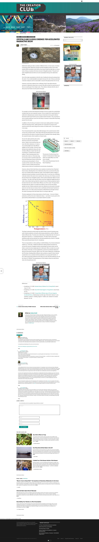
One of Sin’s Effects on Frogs (39, 435)
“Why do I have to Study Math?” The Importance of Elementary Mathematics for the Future (37, 481)
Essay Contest (80, 14)
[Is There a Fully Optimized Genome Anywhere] (16, 24)
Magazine (73, 14)
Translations (34, 14)
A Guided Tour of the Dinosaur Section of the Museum (45, 460)
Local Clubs (50, 14)
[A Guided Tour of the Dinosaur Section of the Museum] (24, 465)
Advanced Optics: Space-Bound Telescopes (26, 491)
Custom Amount (68, 144)
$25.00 (66, 141)
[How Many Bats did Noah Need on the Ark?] (24, 452)
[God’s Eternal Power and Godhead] (49, 24)
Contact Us (77, 538)
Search (81, 40)
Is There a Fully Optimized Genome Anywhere (47, 525)
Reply (19, 348)
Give (46, 14)
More (37, 441)
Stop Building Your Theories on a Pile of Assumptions (28, 502)
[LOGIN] (81, 1)
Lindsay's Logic (31, 322)
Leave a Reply (19, 335)
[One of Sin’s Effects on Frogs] (24, 439)
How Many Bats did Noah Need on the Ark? (43, 448)
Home (18, 14)
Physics (25, 478)
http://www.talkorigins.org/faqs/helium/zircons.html (27, 346)
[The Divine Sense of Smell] (82, 24)
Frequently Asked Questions (69, 538)
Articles (23, 14)
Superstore (67, 14)
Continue (67, 150)
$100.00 (78, 141)
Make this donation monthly (69, 147)
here (34, 383)
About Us (41, 14)
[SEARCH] (86, 14)
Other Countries (59, 14)
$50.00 (72, 141)
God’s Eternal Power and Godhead (45, 526)
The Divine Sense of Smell (44, 528)
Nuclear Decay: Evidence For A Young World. (45, 286)
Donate (81, 538)
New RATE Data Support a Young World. (44, 289)
